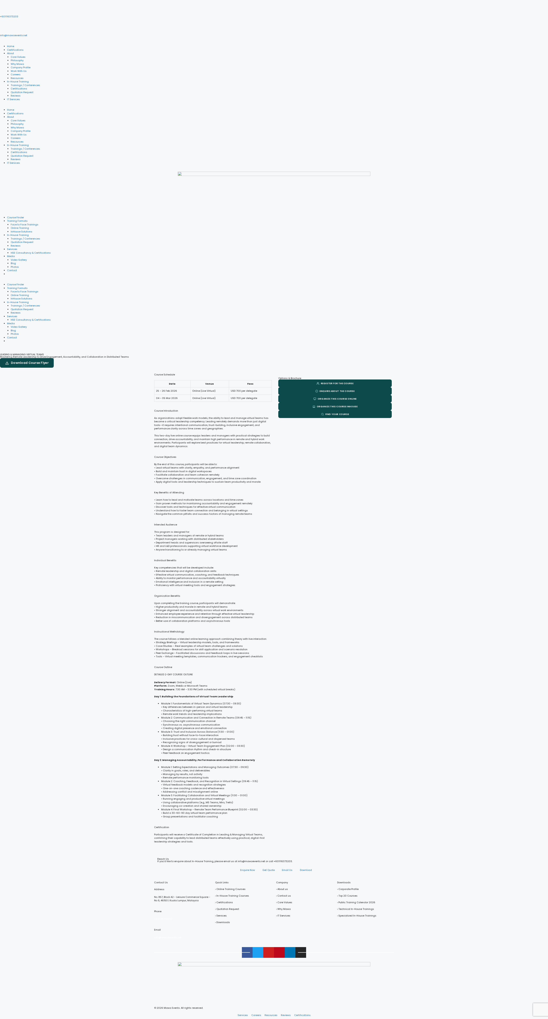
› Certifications (224, 902)
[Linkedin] (290, 952)
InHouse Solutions (21, 231)
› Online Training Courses (230, 889)
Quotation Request (22, 92)
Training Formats (17, 221)
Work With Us (19, 71)
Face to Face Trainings (24, 224)
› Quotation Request (227, 909)
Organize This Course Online (337, 398)
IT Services (13, 99)
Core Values (18, 57)
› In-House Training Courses (232, 895)
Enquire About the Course (337, 391)
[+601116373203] (5, 9)
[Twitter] (258, 952)
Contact (12, 270)
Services (12, 249)
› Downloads (222, 922)
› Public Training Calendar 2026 (356, 902)
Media (11, 256)
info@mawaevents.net (13, 35)
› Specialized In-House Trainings (356, 915)
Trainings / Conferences (25, 85)
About (10, 53)
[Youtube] (268, 952)
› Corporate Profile (348, 889)
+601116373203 (9, 16)
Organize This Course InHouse (337, 406)
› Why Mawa (283, 909)
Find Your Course (337, 414)
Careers (16, 74)
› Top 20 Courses (347, 895)
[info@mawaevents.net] (5, 27)
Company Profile (20, 67)
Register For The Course (337, 383)
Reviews (16, 95)
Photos (15, 267)
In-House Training (18, 81)
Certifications (15, 50)
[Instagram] (300, 952)
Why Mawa (17, 64)
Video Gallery (19, 260)
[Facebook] (247, 952)
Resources (17, 78)
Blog (13, 263)
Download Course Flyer (30, 363)
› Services (221, 915)
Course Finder (15, 217)
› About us (282, 889)
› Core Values (284, 902)
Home (10, 46)
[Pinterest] (279, 952)
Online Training (20, 228)
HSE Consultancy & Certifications (31, 252)
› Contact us (283, 895)
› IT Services (283, 915)
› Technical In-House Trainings (355, 909)
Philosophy (17, 60)
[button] (274, 106)
